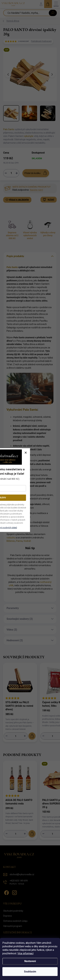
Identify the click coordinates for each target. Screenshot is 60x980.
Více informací (25, 953)
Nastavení (30, 961)
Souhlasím (30, 971)
